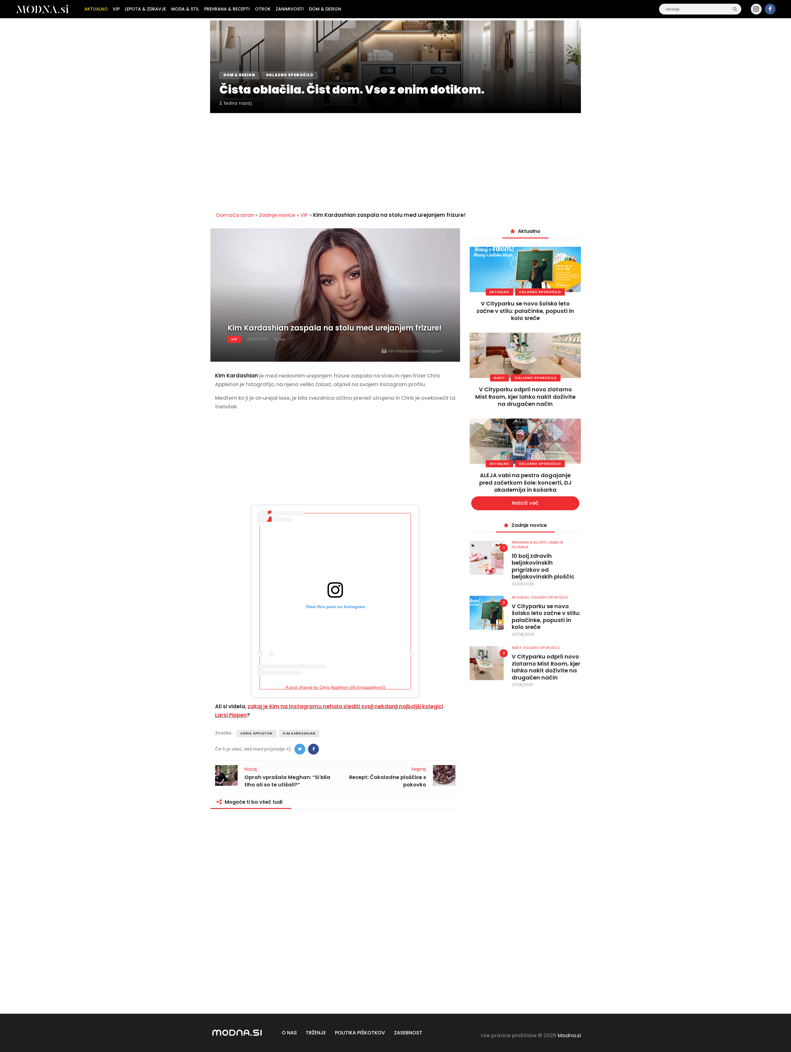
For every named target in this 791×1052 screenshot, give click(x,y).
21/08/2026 (522, 684)
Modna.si (569, 1035)
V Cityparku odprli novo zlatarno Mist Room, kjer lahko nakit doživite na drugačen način (525, 396)
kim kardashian (299, 733)
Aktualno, (521, 597)
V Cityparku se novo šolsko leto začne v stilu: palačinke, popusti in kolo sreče (525, 311)
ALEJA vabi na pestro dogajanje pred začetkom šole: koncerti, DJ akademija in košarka (525, 482)
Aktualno (499, 292)
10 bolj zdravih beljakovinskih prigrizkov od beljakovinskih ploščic (543, 566)
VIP (304, 215)
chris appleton (256, 733)
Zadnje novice (277, 215)
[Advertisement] (395, 159)
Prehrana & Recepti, (530, 542)
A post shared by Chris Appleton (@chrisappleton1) (335, 687)
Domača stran (235, 215)
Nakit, (517, 647)
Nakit (499, 378)
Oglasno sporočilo (540, 292)
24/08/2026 (523, 584)
